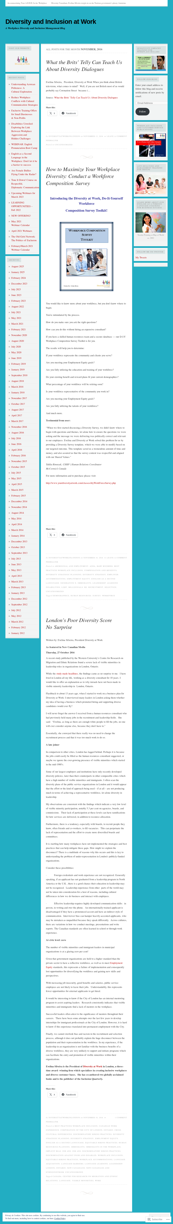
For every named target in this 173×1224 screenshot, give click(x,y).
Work (98, 1180)
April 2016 (16, 449)
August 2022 (17, 306)
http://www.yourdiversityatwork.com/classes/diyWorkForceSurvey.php (81, 483)
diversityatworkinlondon (64, 136)
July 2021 (16, 312)
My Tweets (141, 257)
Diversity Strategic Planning (63, 574)
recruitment (95, 587)
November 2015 (19, 461)
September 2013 (19, 552)
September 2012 (19, 604)
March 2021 (17, 323)
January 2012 (17, 633)
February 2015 (18, 495)
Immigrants (84, 583)
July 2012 (16, 610)
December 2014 (19, 501)
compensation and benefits (100, 570)
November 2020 (19, 335)
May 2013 (16, 570)
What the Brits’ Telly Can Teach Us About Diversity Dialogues (84, 65)
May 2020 (16, 352)
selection (110, 587)
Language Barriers (72, 1163)
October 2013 (18, 547)
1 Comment (121, 1117)
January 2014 (17, 535)
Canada (57, 1176)
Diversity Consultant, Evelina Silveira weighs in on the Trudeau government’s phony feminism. (88, 3)
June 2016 (16, 444)
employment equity (78, 579)
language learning (96, 1163)
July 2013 (16, 558)
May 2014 (16, 518)
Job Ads (66, 1151)
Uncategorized (64, 144)
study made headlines (67, 673)
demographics (61, 595)
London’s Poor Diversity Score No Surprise (79, 623)
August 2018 (17, 381)
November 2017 (19, 398)
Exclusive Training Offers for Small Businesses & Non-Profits (24, 114)
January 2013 (17, 593)
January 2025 (17, 272)
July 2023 (16, 289)
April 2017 (16, 415)
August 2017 (17, 409)
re (85, 587)
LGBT (64, 587)
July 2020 (16, 346)
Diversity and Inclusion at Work (50, 21)
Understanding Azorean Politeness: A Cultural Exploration (23, 88)
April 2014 (16, 524)
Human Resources (81, 595)
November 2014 (19, 507)
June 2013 (16, 564)
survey (97, 595)
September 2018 (19, 375)
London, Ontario (56, 1168)
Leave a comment (117, 136)
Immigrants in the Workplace (103, 1147)
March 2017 (17, 421)
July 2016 (16, 438)
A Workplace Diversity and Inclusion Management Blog (35, 28)
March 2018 (17, 386)
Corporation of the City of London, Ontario (86, 1130)
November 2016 (19, 426)
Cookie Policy (60, 1218)
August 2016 (17, 432)
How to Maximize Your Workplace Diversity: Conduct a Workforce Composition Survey (83, 176)
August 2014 (17, 512)
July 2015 (16, 472)
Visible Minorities (83, 1180)
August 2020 (17, 340)
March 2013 (17, 581)
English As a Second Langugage (65, 1142)
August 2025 (17, 266)
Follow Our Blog (147, 79)
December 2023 (19, 283)
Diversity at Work (92, 1066)
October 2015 (18, 467)
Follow (142, 111)
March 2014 (17, 530)
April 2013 (16, 575)
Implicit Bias (53, 1151)
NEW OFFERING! (21, 215)
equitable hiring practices (101, 1142)
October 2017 (18, 403)
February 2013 (18, 587)
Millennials (75, 587)
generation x (68, 583)
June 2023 (16, 295)
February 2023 (18, 300)
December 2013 (19, 541)
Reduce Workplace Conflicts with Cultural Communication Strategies (24, 101)
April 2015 (16, 484)
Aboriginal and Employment (71, 566)
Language (65, 1180)
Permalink (52, 140)
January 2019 (17, 369)
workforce (108, 595)
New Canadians (76, 1168)
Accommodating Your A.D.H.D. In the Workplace (27, 3)
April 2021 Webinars (21, 230)
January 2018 (17, 392)
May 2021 (16, 318)
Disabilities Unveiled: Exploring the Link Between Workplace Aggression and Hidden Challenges (22, 131)
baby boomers (105, 566)
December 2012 (19, 598)
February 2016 (18, 455)
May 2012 (16, 615)
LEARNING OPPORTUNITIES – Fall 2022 (21, 206)
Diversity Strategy (94, 574)
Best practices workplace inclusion (76, 1126)
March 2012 (17, 621)
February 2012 (18, 627)
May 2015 (16, 478)
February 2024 (18, 277)
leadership (99, 583)
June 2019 (16, 358)
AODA (92, 566)
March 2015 (17, 489)
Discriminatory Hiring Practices (92, 1134)
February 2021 (18, 329)
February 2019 (18, 363)
